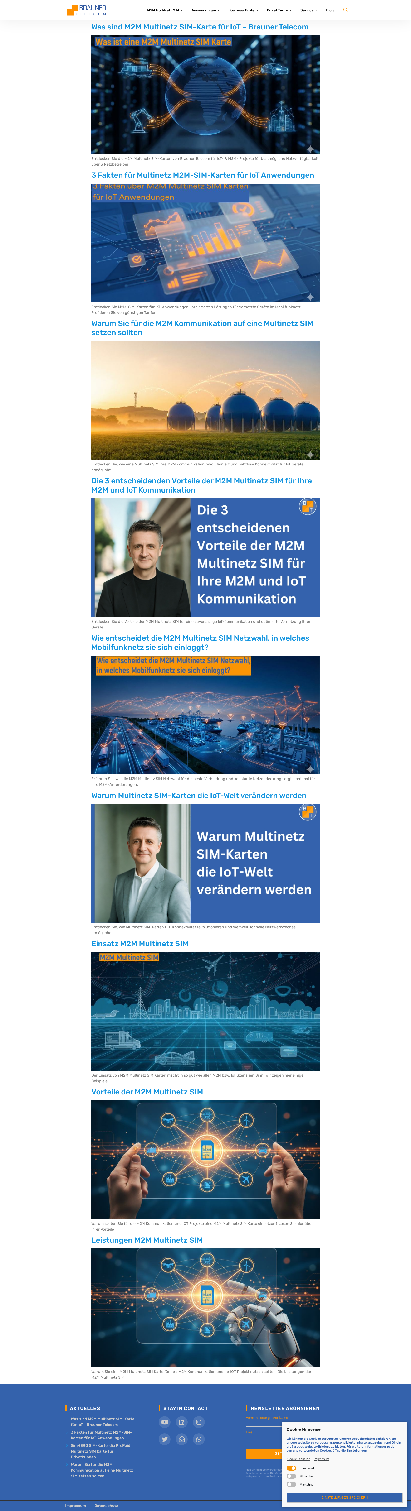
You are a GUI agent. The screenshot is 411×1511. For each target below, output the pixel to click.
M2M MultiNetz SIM (163, 10)
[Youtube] (165, 1422)
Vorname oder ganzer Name (267, 1418)
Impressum (321, 1459)
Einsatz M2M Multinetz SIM (140, 943)
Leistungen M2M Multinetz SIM (147, 1240)
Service (307, 10)
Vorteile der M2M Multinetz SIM (147, 1091)
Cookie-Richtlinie (298, 1459)
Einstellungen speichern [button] (345, 1497)
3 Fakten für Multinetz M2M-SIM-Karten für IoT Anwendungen (202, 175)
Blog (330, 10)
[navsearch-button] (345, 10)
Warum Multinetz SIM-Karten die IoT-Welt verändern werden (199, 795)
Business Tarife (241, 10)
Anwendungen (203, 10)
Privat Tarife (277, 10)
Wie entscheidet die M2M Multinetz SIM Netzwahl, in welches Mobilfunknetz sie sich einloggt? (200, 642)
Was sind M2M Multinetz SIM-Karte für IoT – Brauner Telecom (200, 26)
